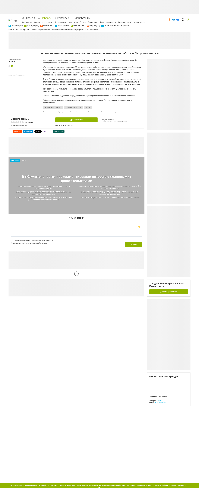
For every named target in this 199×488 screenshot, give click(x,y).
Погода (83, 22)
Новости (46, 18)
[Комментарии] (12, 66)
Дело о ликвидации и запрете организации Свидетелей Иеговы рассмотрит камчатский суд (43, 193)
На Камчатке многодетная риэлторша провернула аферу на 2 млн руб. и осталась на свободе (110, 187)
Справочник (82, 18)
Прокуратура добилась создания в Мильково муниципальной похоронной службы (43, 187)
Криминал (12, 61)
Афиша (37, 22)
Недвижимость (60, 22)
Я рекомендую (77, 120)
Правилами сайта (47, 240)
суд (88, 107)
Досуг (102, 22)
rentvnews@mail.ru (161, 402)
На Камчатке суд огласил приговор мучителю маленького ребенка (110, 197)
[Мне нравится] (9, 66)
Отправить (133, 244)
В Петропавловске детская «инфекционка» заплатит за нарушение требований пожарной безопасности (43, 198)
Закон (23, 160)
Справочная (92, 22)
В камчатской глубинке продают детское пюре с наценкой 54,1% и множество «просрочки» (109, 193)
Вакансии (63, 18)
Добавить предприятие (168, 292)
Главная (30, 18)
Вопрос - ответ (139, 22)
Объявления (27, 22)
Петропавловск (74, 107)
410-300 (159, 401)
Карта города (47, 22)
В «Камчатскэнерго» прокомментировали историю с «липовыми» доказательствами (76, 179)
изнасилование (53, 107)
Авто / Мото (73, 22)
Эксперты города (124, 22)
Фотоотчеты (111, 22)
